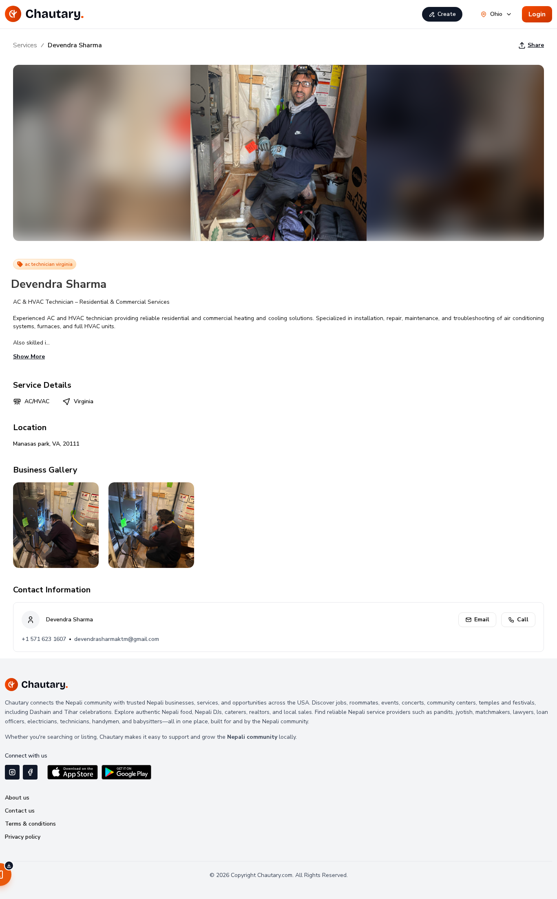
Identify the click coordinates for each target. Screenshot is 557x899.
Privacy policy (22, 837)
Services (25, 45)
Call (522, 619)
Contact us (20, 811)
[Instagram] (12, 772)
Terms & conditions (30, 824)
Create (447, 14)
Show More (29, 356)
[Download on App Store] (72, 772)
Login (537, 14)
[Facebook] (30, 772)
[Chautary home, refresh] (44, 14)
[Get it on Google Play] (126, 772)
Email (481, 619)
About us (17, 798)
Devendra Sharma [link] (75, 45)
